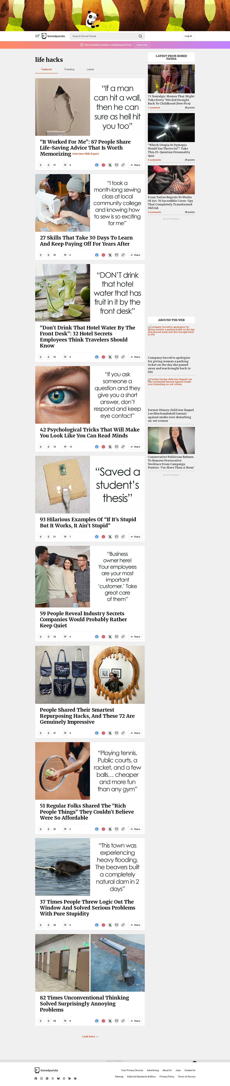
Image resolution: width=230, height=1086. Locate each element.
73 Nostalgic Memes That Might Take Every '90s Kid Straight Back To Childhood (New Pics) (171, 100)
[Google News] (75, 1078)
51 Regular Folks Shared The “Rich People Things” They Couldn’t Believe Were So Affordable (87, 812)
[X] (52, 1078)
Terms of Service (186, 1076)
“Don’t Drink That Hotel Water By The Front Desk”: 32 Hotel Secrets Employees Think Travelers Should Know (87, 337)
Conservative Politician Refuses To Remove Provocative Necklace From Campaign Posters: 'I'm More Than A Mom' (171, 462)
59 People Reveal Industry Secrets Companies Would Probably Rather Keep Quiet (83, 619)
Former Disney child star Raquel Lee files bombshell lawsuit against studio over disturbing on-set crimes (171, 415)
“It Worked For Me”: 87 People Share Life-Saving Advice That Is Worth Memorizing (85, 148)
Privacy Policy (167, 1076)
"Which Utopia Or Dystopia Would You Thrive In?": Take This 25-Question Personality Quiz (169, 150)
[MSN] (69, 1078)
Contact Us (189, 1070)
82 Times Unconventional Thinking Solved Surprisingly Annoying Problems (84, 1004)
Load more (88, 1036)
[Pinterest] (47, 1078)
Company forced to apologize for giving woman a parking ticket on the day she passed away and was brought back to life (169, 365)
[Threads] (64, 1078)
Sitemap (119, 1076)
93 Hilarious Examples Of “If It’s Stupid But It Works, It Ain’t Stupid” (88, 522)
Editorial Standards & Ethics (141, 1076)
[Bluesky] (58, 1078)
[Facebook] (36, 1078)
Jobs (178, 1070)
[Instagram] (41, 1078)
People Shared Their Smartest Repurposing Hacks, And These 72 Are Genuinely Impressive (87, 716)
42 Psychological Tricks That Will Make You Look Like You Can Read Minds (90, 433)
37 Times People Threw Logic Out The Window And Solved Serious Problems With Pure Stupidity (87, 908)
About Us (167, 1070)
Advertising (153, 1070)
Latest (90, 69)
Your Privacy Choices (132, 1070)
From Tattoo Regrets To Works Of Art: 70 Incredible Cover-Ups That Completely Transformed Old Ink (170, 203)
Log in (188, 36)
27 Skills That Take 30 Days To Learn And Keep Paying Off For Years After (86, 241)
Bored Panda (46, 1070)
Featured (46, 69)
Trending (69, 69)
